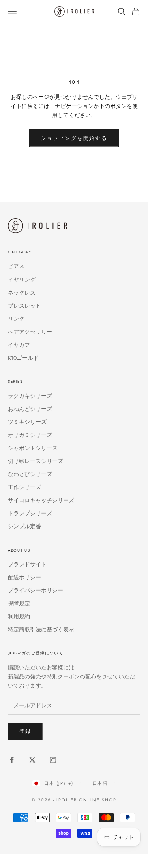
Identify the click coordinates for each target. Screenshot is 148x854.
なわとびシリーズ (30, 474)
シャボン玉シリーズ (33, 448)
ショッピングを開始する (74, 138)
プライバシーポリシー (35, 590)
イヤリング (22, 279)
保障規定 (19, 603)
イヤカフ (19, 345)
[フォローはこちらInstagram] (53, 760)
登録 (25, 731)
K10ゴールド (23, 358)
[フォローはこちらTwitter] (32, 760)
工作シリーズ (24, 487)
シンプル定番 (24, 526)
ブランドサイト (27, 564)
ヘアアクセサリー (30, 332)
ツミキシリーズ (27, 422)
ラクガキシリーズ (30, 396)
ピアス (16, 266)
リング (16, 319)
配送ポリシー (24, 577)
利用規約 (19, 616)
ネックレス (22, 293)
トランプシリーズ (30, 513)
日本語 (100, 783)
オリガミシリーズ (30, 435)
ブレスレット (24, 306)
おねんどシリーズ (30, 409)
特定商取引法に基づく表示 (41, 629)
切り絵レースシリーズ (35, 461)
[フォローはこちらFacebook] (12, 760)
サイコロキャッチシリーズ (41, 500)
